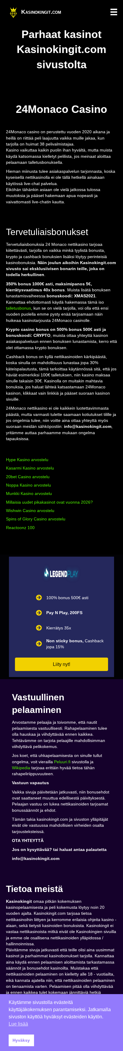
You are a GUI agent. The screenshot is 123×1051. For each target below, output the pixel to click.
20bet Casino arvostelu (28, 476)
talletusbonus (18, 308)
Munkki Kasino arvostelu (29, 493)
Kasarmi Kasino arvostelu (30, 468)
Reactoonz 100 (20, 527)
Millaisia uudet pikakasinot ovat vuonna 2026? (49, 502)
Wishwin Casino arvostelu (30, 510)
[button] (61, 664)
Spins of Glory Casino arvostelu (35, 519)
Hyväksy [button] (21, 1040)
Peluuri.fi (62, 761)
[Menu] (114, 12)
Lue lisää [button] (18, 1023)
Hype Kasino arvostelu (27, 459)
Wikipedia (21, 767)
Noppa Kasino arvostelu (28, 485)
